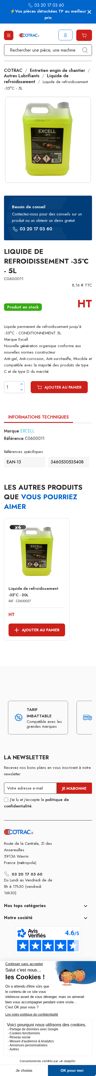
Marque (11, 431)
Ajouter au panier (63, 387)
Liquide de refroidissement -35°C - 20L (33, 592)
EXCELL (27, 431)
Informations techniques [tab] (38, 417)
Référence (13, 438)
